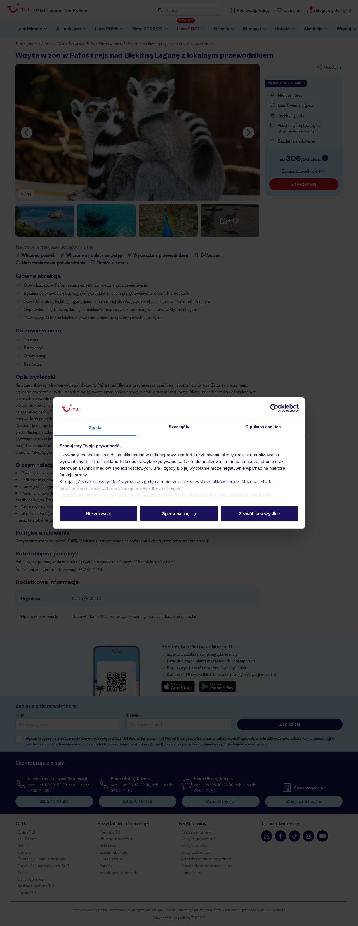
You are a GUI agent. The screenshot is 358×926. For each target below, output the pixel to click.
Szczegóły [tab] (179, 426)
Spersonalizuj (175, 513)
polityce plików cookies (192, 495)
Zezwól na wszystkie (259, 513)
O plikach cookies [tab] (263, 426)
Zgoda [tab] (95, 427)
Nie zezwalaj (98, 513)
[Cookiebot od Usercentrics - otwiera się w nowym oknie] (274, 408)
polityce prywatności (250, 495)
